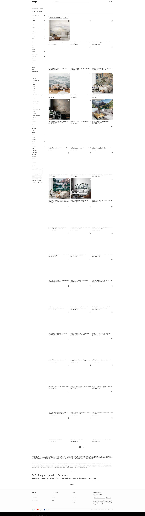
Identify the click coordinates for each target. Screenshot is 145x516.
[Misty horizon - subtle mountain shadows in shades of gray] (90, 74)
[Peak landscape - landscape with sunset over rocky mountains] (68, 365)
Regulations (93, 509)
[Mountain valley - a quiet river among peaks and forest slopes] (68, 47)
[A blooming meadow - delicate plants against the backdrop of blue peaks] (112, 21)
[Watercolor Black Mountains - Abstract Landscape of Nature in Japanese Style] (68, 286)
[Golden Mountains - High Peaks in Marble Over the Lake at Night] (68, 233)
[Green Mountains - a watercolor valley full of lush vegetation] (90, 21)
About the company (35, 495)
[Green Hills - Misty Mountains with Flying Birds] (90, 100)
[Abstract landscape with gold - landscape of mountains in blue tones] (90, 391)
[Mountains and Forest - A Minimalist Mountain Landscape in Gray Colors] (90, 179)
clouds (38, 182)
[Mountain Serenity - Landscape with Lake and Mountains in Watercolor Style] (112, 126)
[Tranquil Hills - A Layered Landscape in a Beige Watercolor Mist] (90, 47)
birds (37, 174)
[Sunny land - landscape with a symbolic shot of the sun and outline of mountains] (112, 339)
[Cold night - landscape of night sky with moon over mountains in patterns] (68, 418)
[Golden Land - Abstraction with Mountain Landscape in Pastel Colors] (112, 207)
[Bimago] (35, 2)
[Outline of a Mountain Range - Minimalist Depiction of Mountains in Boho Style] (90, 153)
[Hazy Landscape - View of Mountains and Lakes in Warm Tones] (112, 233)
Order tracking (55, 498)
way (41, 182)
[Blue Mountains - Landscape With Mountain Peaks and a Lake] (90, 259)
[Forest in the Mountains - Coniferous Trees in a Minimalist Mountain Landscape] (90, 233)
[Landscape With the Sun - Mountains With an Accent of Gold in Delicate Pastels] (68, 207)
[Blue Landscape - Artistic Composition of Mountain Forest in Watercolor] (90, 126)
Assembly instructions (36, 500)
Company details (107, 509)
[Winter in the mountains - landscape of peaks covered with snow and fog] (112, 365)
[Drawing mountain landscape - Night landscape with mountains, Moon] (90, 418)
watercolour (39, 176)
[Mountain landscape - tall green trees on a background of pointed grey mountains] (90, 312)
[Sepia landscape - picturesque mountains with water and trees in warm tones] (112, 47)
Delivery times (34, 498)
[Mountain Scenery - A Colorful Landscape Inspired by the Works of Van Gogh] (112, 153)
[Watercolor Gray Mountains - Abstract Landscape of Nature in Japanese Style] (90, 286)
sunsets (33, 176)
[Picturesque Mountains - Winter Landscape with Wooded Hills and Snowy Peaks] (68, 100)
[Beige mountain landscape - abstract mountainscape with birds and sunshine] (68, 391)
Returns (102, 509)
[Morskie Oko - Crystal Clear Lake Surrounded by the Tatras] (112, 100)
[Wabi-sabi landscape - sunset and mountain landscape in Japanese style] (112, 286)
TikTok (74, 502)
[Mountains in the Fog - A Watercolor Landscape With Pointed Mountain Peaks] (112, 312)
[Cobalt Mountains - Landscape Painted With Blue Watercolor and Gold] (90, 207)
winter (40, 178)
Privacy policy (98, 509)
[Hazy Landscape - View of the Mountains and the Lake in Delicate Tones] (68, 259)
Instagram (75, 500)
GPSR (53, 500)
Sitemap (111, 509)
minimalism (34, 180)
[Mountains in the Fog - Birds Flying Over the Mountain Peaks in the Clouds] (112, 259)
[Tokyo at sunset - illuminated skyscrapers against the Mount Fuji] (112, 179)
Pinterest (74, 498)
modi (41, 174)
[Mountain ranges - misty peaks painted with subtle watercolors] (68, 21)
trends (33, 182)
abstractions (34, 178)
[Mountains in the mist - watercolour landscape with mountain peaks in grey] (68, 339)
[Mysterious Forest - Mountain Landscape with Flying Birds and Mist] (68, 153)
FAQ (53, 495)
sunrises (39, 180)
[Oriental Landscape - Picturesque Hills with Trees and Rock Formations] (112, 74)
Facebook (75, 495)
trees (33, 174)
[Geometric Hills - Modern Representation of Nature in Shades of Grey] (68, 126)
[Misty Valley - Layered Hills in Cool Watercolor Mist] (68, 74)
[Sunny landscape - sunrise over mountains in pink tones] (112, 391)
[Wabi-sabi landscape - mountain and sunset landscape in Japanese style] (68, 312)
